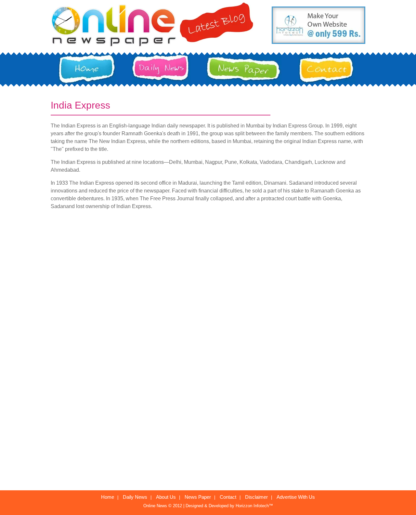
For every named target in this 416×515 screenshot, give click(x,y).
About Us (166, 497)
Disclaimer (256, 497)
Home (107, 497)
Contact (228, 497)
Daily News (135, 497)
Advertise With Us (296, 497)
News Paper (198, 497)
